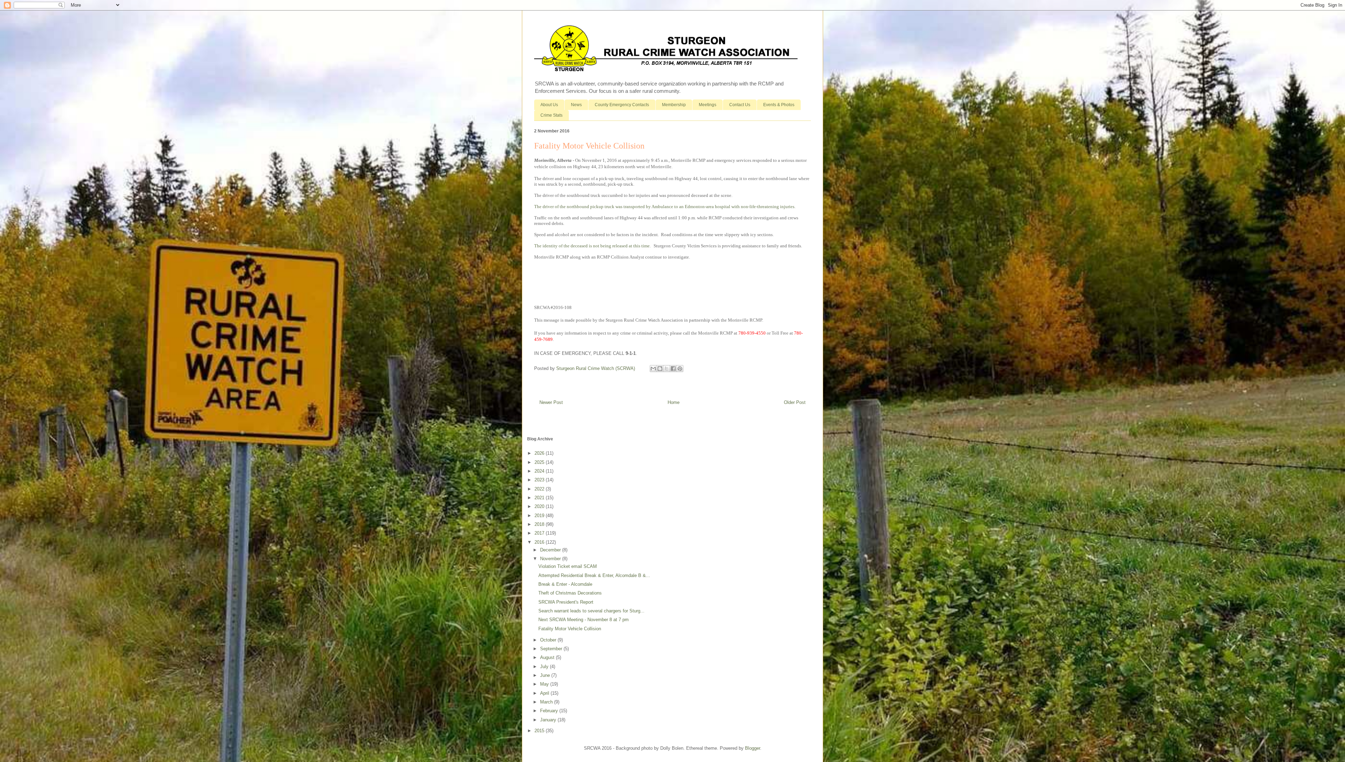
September (552, 648)
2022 (540, 489)
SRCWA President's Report (565, 602)
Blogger (752, 748)
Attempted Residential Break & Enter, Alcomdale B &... (594, 575)
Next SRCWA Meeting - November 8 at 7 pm (583, 619)
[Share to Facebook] (673, 368)
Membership (674, 104)
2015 (540, 730)
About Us (549, 104)
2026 (540, 453)
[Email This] (653, 368)
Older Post (795, 402)
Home (674, 402)
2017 (540, 533)
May (545, 684)
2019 (540, 515)
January (549, 719)
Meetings (707, 104)
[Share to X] (666, 368)
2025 (540, 462)
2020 (540, 506)
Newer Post (551, 402)
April (545, 693)
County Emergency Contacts (622, 104)
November (551, 558)
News (576, 104)
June (545, 675)
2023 (540, 479)
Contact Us (739, 104)
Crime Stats (551, 115)
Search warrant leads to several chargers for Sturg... (591, 610)
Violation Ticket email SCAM (567, 566)
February (549, 710)
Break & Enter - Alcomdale (565, 584)
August (548, 657)
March (547, 702)
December (551, 549)
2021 (540, 497)
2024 (540, 471)
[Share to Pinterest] (679, 368)
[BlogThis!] (659, 368)
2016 (540, 542)
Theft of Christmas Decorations (570, 593)
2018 (540, 524)
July (545, 666)
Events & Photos (778, 104)
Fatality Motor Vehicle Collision (569, 628)
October (549, 640)
